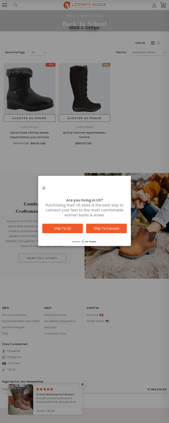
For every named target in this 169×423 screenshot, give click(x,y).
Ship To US (62, 228)
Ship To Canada (106, 228)
